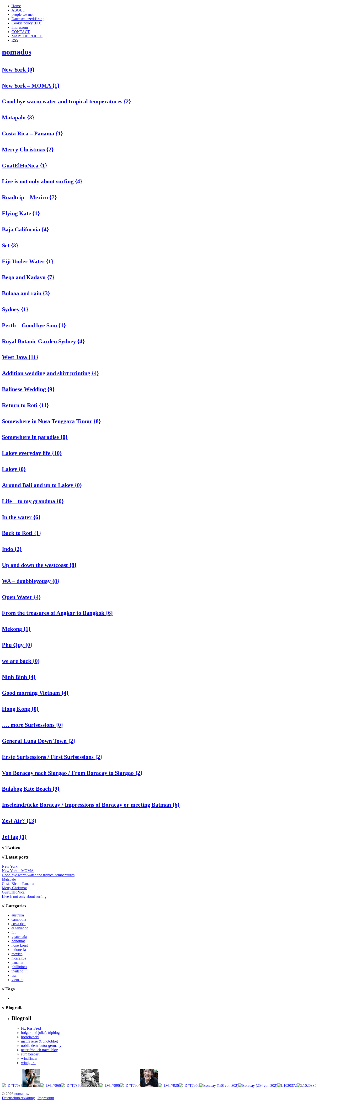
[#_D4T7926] (168, 1085)
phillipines (19, 967)
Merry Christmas (14, 888)
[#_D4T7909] (149, 1085)
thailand (17, 971)
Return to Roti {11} (25, 405)
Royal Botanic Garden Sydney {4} (43, 341)
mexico (16, 954)
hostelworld (30, 1037)
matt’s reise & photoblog (39, 1041)
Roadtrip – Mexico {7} (29, 197)
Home (16, 6)
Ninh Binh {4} (19, 677)
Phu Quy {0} (17, 645)
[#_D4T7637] (12, 1085)
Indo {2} (12, 549)
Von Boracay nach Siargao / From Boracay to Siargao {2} (72, 773)
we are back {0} (21, 661)
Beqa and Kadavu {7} (28, 277)
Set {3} (10, 245)
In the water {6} (21, 517)
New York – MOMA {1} (30, 86)
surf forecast (30, 1054)
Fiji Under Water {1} (27, 261)
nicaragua (18, 958)
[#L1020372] (287, 1085)
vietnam (17, 980)
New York (9, 866)
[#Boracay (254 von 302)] (257, 1085)
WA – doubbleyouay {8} (30, 581)
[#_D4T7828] (31, 1085)
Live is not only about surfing (24, 896)
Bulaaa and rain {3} (26, 293)
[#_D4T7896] (109, 1085)
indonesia (18, 950)
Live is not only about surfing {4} (42, 181)
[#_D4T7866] (50, 1085)
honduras (18, 941)
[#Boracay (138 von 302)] (218, 1085)
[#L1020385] (306, 1085)
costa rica (18, 924)
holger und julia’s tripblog (40, 1033)
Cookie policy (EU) (26, 23)
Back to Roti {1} (21, 533)
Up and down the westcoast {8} (39, 565)
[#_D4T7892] (90, 1085)
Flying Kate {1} (21, 213)
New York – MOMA (18, 871)
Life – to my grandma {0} (33, 501)
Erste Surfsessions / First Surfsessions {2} (52, 757)
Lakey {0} (14, 469)
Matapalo (9, 879)
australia (17, 915)
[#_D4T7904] (130, 1085)
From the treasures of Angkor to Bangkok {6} (57, 613)
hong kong (19, 945)
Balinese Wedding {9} (28, 389)
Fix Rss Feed (31, 1028)
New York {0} (18, 70)
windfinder (29, 1058)
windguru (28, 1063)
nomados (16, 52)
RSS (14, 40)
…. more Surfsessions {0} (32, 725)
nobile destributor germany (41, 1045)
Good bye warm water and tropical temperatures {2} (66, 101)
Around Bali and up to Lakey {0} (42, 485)
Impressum (19, 27)
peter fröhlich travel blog (39, 1050)
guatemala (19, 937)
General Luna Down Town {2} (38, 741)
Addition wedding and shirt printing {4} (50, 373)
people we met (22, 14)
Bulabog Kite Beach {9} (30, 789)
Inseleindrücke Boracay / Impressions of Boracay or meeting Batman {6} (91, 805)
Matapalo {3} (18, 117)
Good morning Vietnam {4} (35, 693)
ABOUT (18, 10)
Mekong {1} (16, 629)
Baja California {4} (25, 229)
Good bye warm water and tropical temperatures (38, 875)
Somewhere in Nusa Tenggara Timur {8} (51, 421)
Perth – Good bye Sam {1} (34, 325)
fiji (13, 932)
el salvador (19, 928)
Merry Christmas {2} (27, 149)
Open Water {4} (21, 597)
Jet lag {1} (14, 837)
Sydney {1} (15, 309)
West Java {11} (20, 357)
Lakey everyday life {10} (32, 453)
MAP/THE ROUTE (27, 36)
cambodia (18, 919)
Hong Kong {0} (20, 709)
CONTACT (20, 32)
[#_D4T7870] (71, 1085)
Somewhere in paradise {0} (35, 437)
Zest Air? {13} (19, 821)
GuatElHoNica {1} (24, 165)
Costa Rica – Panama (18, 884)
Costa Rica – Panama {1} (32, 133)
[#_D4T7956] (189, 1085)
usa (13, 975)
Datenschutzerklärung (27, 19)
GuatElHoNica (13, 892)
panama (17, 962)
